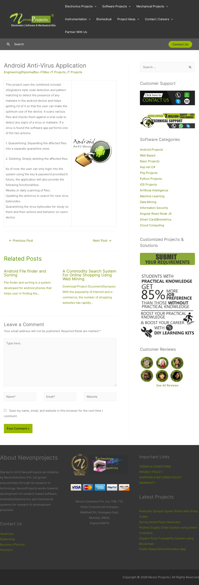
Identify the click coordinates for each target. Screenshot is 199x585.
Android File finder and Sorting (25, 273)
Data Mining (148, 202)
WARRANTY (147, 483)
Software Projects (114, 6)
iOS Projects (148, 184)
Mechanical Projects (150, 6)
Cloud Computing (152, 225)
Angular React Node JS (156, 213)
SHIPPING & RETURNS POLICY (160, 477)
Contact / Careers (157, 19)
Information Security (154, 208)
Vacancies (7, 534)
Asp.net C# (147, 167)
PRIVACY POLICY (151, 472)
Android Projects (151, 149)
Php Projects (149, 173)
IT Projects (74, 72)
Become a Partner (12, 544)
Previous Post (21, 240)
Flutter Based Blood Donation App (162, 549)
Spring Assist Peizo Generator (160, 522)
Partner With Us (76, 32)
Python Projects (151, 179)
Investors (6, 550)
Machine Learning (152, 196)
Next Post (102, 240)
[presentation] (94, 6)
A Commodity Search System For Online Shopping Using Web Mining (89, 275)
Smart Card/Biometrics (155, 219)
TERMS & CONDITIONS (155, 466)
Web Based (147, 155)
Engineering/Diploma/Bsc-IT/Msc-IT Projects (35, 72)
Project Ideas (126, 19)
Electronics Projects (79, 6)
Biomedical (104, 19)
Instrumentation (76, 19)
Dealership (7, 539)
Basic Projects (150, 161)
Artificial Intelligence (154, 190)
